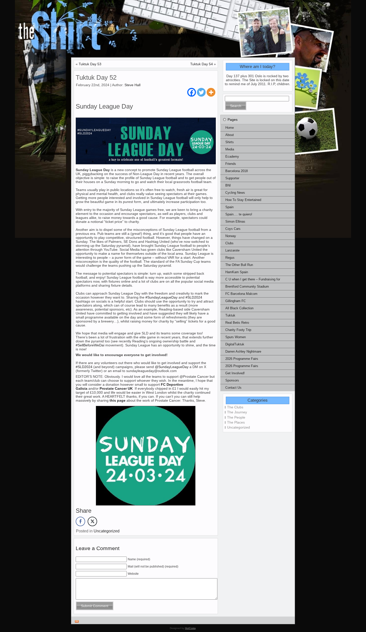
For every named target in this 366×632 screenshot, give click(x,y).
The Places (236, 422)
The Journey (237, 412)
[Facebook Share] (80, 521)
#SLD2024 (193, 297)
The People (236, 417)
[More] (211, 92)
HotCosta (190, 628)
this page (117, 400)
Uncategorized (107, 531)
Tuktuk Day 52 (96, 77)
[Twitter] (201, 92)
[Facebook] (191, 92)
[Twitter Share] (92, 521)
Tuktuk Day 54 (201, 64)
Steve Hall (132, 85)
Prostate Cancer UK (117, 388)
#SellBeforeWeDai (90, 345)
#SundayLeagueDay (161, 297)
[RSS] (77, 621)
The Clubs (235, 407)
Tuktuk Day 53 (90, 64)
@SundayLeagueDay (171, 367)
